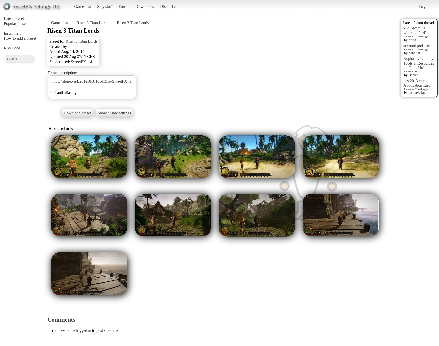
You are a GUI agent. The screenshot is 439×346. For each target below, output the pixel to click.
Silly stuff (105, 6)
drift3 (412, 40)
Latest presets (14, 18)
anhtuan (74, 46)
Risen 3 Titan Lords (92, 23)
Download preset (77, 113)
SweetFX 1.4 (81, 61)
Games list (82, 6)
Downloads (144, 6)
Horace (413, 75)
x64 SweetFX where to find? (415, 30)
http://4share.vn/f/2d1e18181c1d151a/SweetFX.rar (92, 81)
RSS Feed (12, 48)
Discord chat (170, 6)
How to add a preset (20, 38)
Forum (124, 6)
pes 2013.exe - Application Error (417, 83)
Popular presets (16, 23)
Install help (12, 33)
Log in (424, 6)
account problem (416, 45)
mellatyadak (417, 92)
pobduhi (414, 53)
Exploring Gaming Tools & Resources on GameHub (418, 63)
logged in (83, 330)
